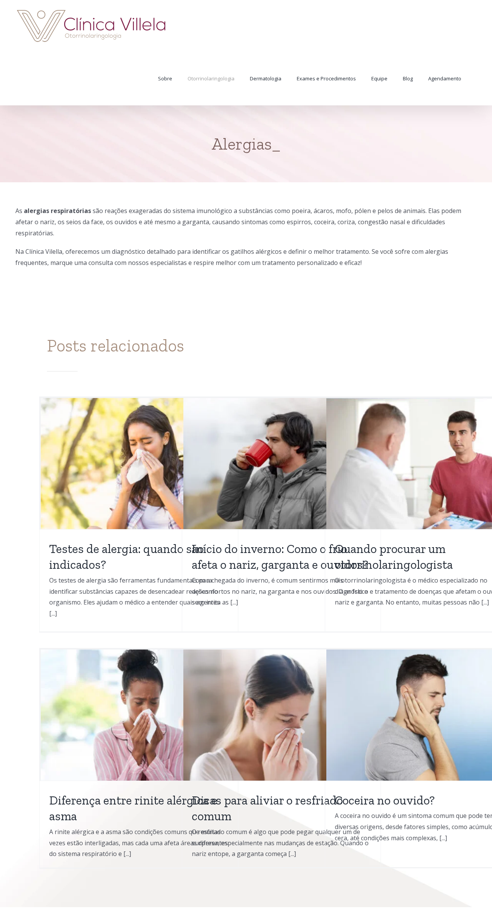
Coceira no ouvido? (385, 800)
